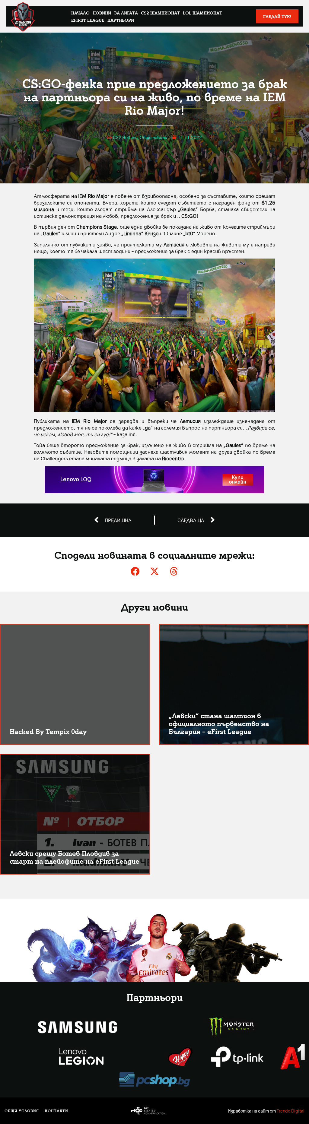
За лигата (126, 12)
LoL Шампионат (202, 12)
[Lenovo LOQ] (154, 491)
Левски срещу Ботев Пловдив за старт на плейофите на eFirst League (74, 857)
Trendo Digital (290, 1110)
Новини (102, 12)
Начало (80, 12)
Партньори (120, 20)
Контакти (56, 1110)
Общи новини (153, 137)
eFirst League (87, 20)
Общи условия (22, 1110)
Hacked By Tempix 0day (48, 731)
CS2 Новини (125, 137)
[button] (135, 571)
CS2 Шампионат (160, 12)
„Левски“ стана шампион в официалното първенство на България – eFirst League (219, 723)
